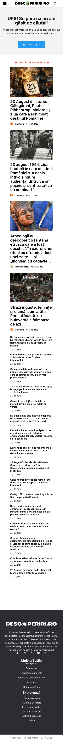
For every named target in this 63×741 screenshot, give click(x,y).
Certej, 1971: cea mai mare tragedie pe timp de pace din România (31, 495)
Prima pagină (31, 663)
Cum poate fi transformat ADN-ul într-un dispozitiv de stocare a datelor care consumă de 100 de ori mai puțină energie (31, 373)
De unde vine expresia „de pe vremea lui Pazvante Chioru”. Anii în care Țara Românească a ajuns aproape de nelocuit (31, 341)
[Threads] (45, 653)
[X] (31, 653)
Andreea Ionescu (22, 267)
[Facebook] (17, 653)
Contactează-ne (31, 687)
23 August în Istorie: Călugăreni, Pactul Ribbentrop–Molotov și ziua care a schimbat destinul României (31, 109)
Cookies (31, 682)
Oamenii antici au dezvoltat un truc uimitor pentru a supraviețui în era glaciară (29, 526)
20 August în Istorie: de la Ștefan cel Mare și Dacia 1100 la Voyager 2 (30, 571)
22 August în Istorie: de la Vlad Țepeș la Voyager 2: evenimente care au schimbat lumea (31, 389)
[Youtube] (38, 653)
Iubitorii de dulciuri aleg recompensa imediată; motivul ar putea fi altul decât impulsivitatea (30, 450)
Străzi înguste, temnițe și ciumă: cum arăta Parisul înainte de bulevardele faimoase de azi (31, 315)
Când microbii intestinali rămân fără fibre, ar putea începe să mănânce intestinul (30, 482)
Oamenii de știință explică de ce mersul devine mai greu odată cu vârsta (28, 404)
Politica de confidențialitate (31, 677)
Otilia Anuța (19, 124)
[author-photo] (12, 123)
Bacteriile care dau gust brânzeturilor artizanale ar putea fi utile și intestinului (31, 357)
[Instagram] (24, 653)
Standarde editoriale (31, 673)
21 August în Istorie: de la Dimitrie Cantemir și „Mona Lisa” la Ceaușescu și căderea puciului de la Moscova (30, 466)
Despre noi (31, 668)
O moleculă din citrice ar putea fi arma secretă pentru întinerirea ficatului (31, 559)
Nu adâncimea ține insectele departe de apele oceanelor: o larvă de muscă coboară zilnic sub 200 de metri (31, 418)
